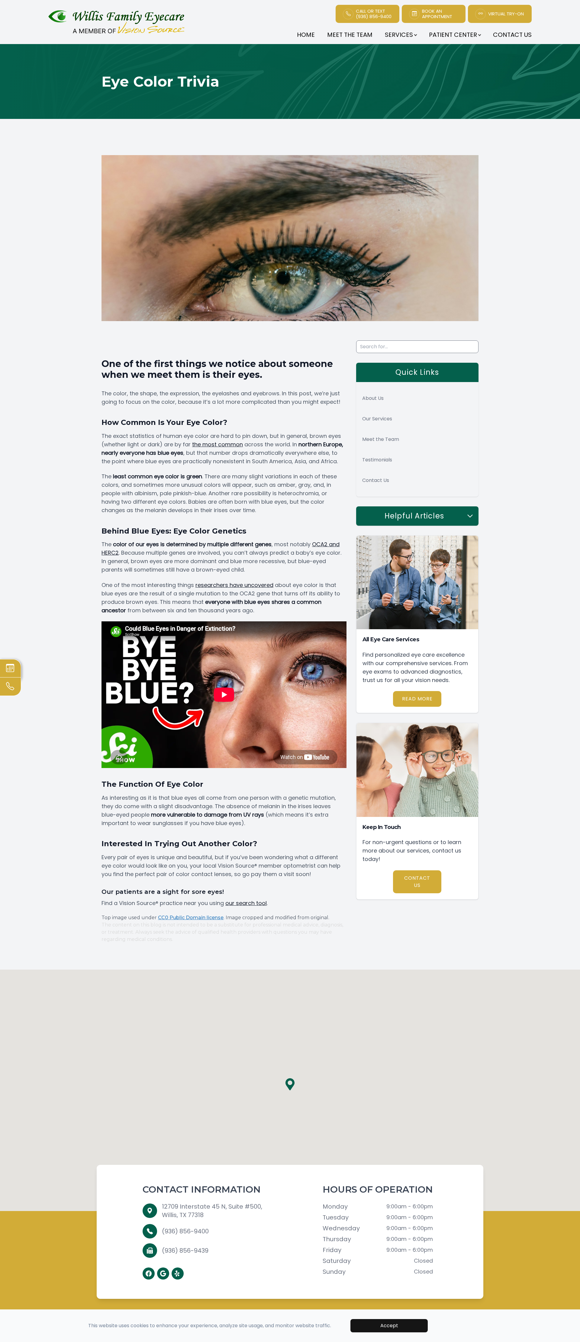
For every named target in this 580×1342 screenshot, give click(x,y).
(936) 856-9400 (185, 1231)
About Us (373, 398)
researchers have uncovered (234, 585)
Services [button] (399, 34)
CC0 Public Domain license (191, 917)
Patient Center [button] (453, 34)
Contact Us (512, 34)
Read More (417, 698)
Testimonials (377, 459)
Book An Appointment (437, 13)
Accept (389, 1325)
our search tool (246, 903)
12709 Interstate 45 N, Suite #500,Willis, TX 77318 (212, 1210)
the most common (217, 444)
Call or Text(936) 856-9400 (374, 13)
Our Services (377, 418)
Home (306, 34)
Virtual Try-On (506, 14)
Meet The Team (349, 34)
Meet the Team (380, 439)
